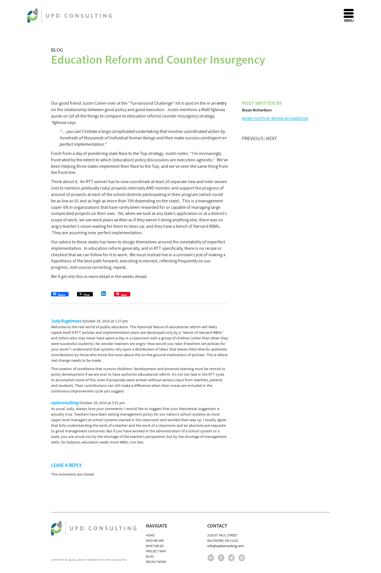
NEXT (271, 138)
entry (221, 103)
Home (150, 535)
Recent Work (156, 562)
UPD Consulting (70, 15)
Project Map (156, 551)
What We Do (155, 546)
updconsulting (64, 403)
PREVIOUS (253, 138)
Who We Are (155, 541)
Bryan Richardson (257, 110)
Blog (57, 50)
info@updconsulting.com (225, 546)
